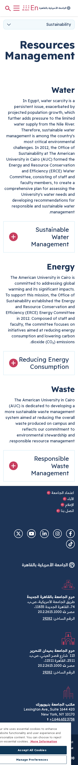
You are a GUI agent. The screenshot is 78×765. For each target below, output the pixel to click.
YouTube (31, 533)
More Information (43, 741)
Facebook (70, 533)
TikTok (70, 544)
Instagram (57, 533)
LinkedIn (44, 533)
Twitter (18, 533)
